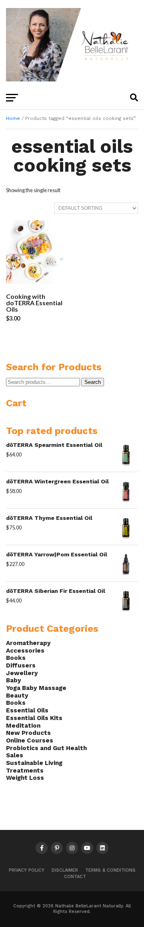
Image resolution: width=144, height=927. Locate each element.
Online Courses (29, 740)
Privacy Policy (26, 870)
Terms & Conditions (110, 870)
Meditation (23, 725)
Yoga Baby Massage (36, 688)
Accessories (25, 650)
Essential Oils (27, 710)
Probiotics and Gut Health (46, 748)
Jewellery (22, 673)
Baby (13, 680)
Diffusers (21, 665)
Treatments (25, 770)
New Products (28, 732)
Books (16, 657)
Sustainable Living (34, 763)
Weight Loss (25, 777)
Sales (14, 755)
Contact (75, 876)
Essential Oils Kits (34, 718)
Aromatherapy (28, 643)
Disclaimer (65, 870)
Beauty (17, 695)
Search (92, 382)
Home (13, 118)
